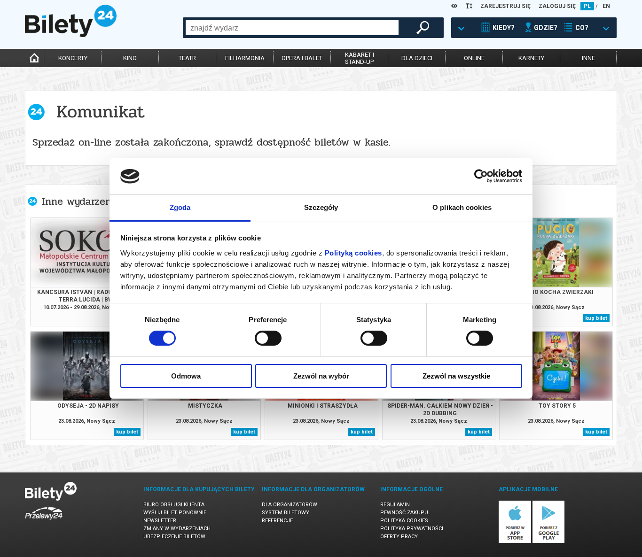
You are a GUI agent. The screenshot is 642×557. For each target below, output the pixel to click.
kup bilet (596, 318)
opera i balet (302, 58)
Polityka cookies (404, 521)
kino (130, 58)
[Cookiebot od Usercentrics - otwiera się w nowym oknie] (481, 176)
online (474, 58)
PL (587, 6)
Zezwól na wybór (321, 376)
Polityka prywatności (411, 529)
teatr (187, 58)
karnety (531, 58)
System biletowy (285, 513)
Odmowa (186, 376)
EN (606, 6)
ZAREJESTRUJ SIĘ (505, 6)
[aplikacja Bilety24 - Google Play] (548, 541)
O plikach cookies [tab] (462, 207)
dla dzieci (416, 58)
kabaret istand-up (359, 58)
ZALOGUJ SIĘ (557, 6)
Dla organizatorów (289, 505)
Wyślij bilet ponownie (174, 513)
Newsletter (159, 521)
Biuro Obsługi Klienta (173, 505)
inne (588, 58)
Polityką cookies (353, 253)
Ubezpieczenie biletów (174, 537)
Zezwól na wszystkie (456, 376)
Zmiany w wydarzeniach (177, 529)
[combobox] (292, 27)
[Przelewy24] (44, 521)
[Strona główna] (71, 35)
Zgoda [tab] (180, 207)
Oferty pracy (399, 537)
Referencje (277, 521)
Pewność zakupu (404, 513)
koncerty (72, 58)
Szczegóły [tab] (321, 207)
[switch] (268, 338)
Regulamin (395, 505)
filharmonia (245, 58)
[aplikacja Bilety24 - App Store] (515, 541)
